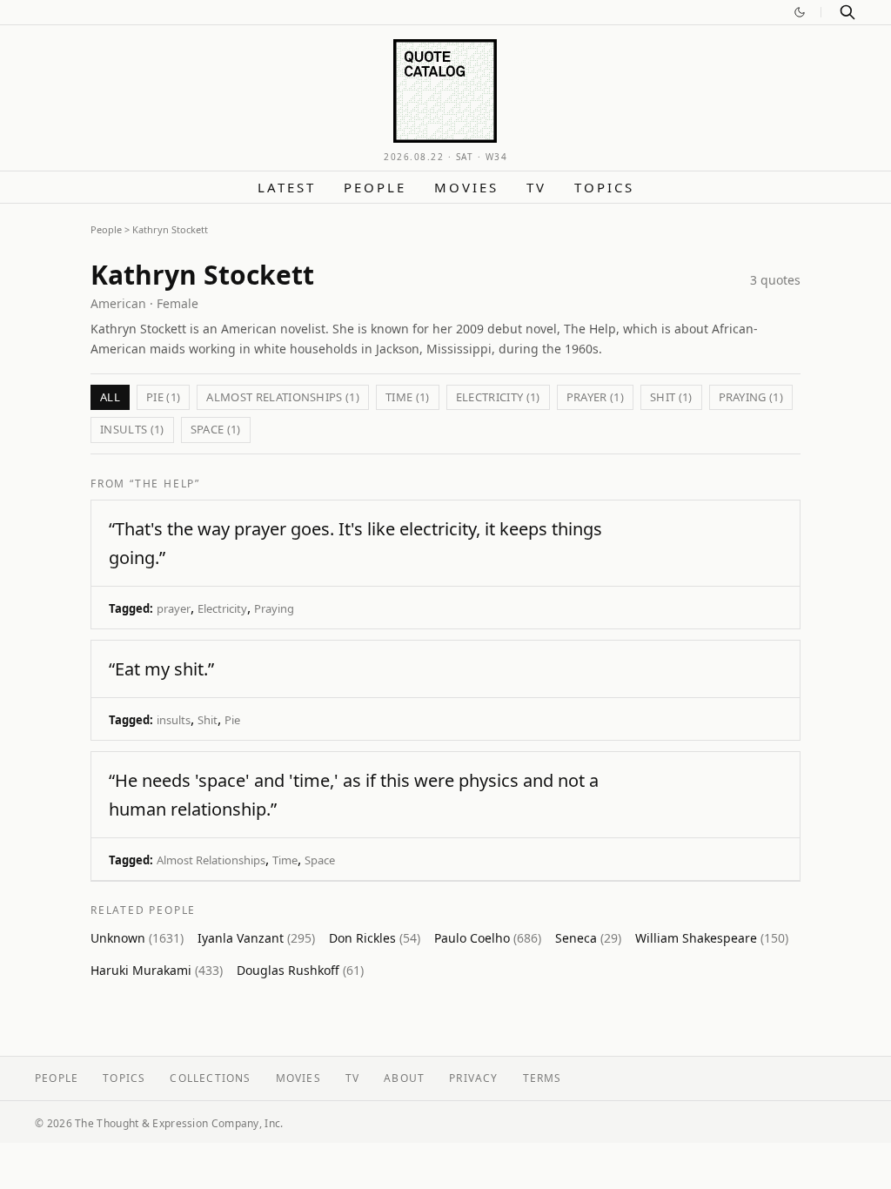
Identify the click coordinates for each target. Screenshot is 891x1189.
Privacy (473, 1078)
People (375, 187)
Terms (542, 1078)
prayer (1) (595, 397)
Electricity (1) (498, 397)
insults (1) (132, 429)
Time (285, 860)
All (110, 397)
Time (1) (407, 397)
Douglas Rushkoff (300, 970)
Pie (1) (163, 397)
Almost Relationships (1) (282, 397)
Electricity (222, 608)
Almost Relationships (211, 860)
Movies (466, 187)
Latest (287, 187)
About (404, 1078)
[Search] (847, 12)
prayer (174, 608)
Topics (604, 187)
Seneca (588, 938)
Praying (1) (751, 397)
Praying (274, 608)
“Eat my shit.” (161, 669)
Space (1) (216, 429)
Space (320, 860)
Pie (232, 720)
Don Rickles (374, 938)
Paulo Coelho (487, 938)
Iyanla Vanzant (256, 938)
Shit (208, 720)
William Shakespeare (711, 938)
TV (536, 187)
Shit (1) (671, 397)
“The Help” (165, 483)
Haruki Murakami (156, 970)
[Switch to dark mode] (799, 12)
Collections (210, 1078)
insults (174, 720)
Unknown (137, 938)
